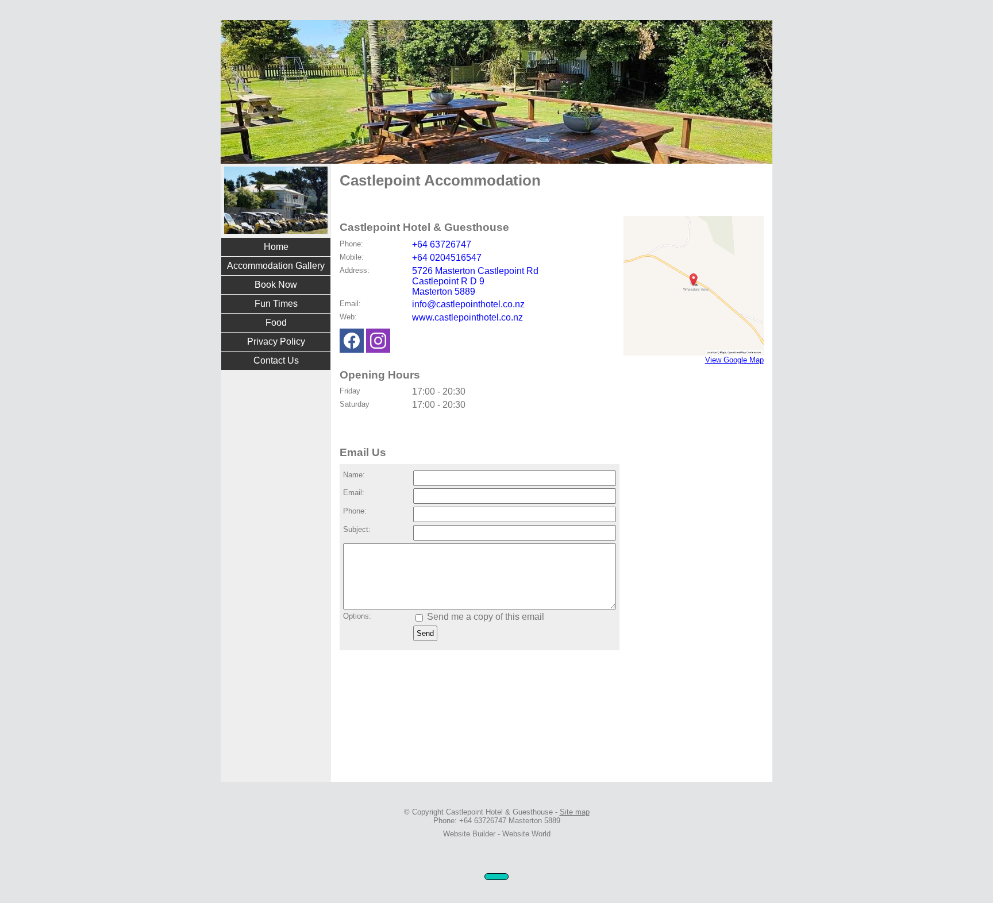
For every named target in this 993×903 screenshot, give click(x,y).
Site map (575, 812)
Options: (357, 616)
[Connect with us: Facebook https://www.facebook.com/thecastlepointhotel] (352, 343)
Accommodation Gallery (276, 266)
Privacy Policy (276, 341)
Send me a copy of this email (484, 617)
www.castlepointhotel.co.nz (467, 317)
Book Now (276, 285)
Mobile (350, 257)
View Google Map (734, 360)
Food (276, 322)
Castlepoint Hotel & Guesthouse (499, 812)
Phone (350, 244)
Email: (353, 492)
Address (353, 270)
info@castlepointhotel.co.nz (468, 304)
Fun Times (276, 303)
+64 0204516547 (447, 258)
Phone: (355, 511)
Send (425, 633)
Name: (354, 474)
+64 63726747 (441, 244)
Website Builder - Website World (497, 833)
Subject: (357, 529)
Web (347, 316)
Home (276, 247)
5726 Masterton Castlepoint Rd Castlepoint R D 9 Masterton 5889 (475, 281)
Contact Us (276, 360)
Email (349, 303)
